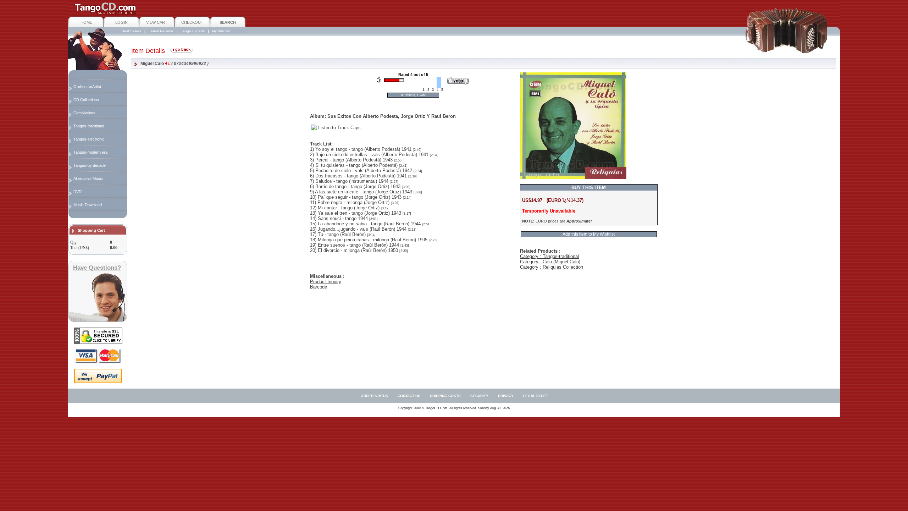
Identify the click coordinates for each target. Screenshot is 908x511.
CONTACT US (409, 396)
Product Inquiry (325, 281)
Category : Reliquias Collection (551, 267)
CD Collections (86, 100)
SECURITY (479, 396)
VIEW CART (156, 22)
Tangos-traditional (88, 126)
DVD (77, 191)
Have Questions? (97, 267)
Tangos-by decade (89, 165)
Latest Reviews (161, 31)
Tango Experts (193, 31)
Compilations (84, 113)
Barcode (318, 287)
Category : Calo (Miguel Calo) (550, 261)
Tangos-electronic (88, 139)
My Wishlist (221, 31)
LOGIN (121, 22)
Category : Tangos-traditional (549, 256)
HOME (86, 22)
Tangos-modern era (90, 152)
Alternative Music (88, 178)
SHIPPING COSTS (445, 396)
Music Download (87, 205)
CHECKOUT (192, 22)
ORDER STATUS (374, 396)
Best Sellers (131, 31)
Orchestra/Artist (87, 86)
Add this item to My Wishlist (589, 234)
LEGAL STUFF (535, 396)
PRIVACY (506, 396)
